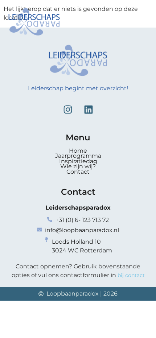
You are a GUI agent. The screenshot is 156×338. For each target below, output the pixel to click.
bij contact (131, 275)
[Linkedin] (88, 109)
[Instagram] (67, 109)
